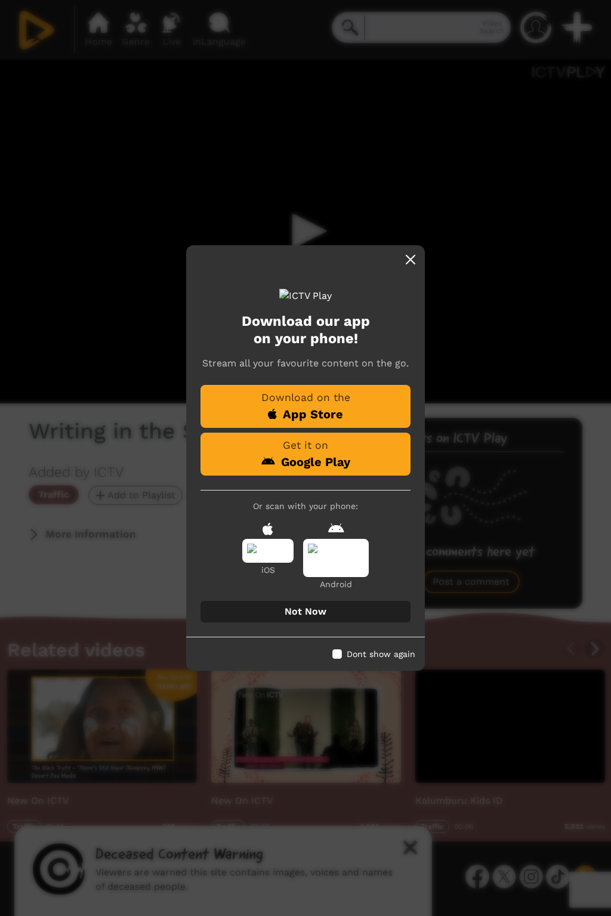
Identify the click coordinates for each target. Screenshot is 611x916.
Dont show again (381, 654)
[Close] (410, 259)
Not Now (305, 611)
